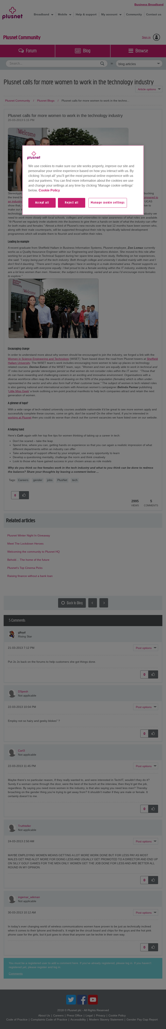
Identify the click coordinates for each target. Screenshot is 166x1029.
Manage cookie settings (108, 202)
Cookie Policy (49, 190)
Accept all (42, 202)
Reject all (71, 202)
